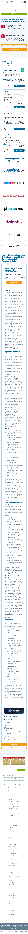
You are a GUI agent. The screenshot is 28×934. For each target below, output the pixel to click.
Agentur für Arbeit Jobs (14, 876)
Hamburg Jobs (13, 886)
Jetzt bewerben (14, 282)
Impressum (12, 813)
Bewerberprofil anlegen (14, 806)
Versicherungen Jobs (14, 848)
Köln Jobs (12, 882)
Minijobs (11, 832)
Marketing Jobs (13, 851)
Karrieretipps (12, 870)
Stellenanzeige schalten (14, 49)
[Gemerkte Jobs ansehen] (23, 2)
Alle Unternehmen (13, 825)
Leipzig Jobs (12, 910)
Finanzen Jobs (13, 844)
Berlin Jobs (12, 884)
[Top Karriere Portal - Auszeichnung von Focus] (14, 761)
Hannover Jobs (13, 891)
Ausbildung (12, 834)
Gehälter (11, 874)
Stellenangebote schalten (15, 802)
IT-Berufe (12, 829)
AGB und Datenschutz (14, 810)
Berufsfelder (12, 865)
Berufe (11, 872)
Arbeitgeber (12, 804)
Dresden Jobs (12, 912)
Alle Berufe (12, 820)
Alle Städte (12, 823)
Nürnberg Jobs (13, 914)
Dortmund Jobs (13, 895)
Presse (11, 815)
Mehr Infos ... (14, 928)
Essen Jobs (12, 905)
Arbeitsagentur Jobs (14, 853)
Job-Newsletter (22, 770)
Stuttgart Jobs (12, 903)
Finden (14, 14)
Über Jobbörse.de (13, 808)
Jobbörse (13, 931)
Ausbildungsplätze (13, 861)
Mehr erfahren (19, 85)
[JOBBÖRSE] (7, 2)
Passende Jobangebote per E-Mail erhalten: (14, 767)
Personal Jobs (13, 846)
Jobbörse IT (12, 919)
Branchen (12, 867)
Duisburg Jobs (13, 916)
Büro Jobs (12, 855)
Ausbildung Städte (13, 863)
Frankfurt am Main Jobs (14, 897)
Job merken (14, 286)
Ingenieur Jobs (13, 839)
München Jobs (13, 889)
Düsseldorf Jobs (13, 893)
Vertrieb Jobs (12, 842)
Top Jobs (12, 827)
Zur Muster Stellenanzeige (13, 45)
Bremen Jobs (12, 908)
